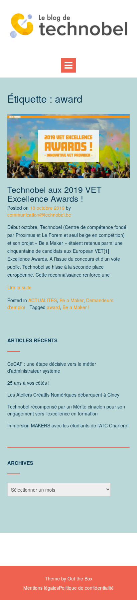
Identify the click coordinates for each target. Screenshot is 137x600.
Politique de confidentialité (86, 587)
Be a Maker (71, 300)
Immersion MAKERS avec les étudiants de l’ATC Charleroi (67, 425)
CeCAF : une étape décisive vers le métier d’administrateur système (51, 367)
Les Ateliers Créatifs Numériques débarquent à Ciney (63, 394)
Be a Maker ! (76, 307)
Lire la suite (19, 287)
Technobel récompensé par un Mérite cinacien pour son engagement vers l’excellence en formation (66, 410)
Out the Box (80, 578)
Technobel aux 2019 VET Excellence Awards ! (54, 193)
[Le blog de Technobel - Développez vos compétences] (68, 25)
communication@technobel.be (39, 214)
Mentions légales (41, 587)
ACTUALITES (42, 300)
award (53, 307)
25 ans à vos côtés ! (28, 382)
